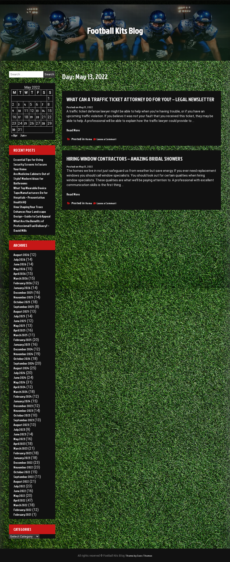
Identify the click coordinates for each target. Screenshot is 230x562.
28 (43, 123)
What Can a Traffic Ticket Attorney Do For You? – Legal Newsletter (140, 99)
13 (37, 111)
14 (43, 111)
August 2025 (21, 311)
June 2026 (19, 264)
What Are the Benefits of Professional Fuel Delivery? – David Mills (31, 226)
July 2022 (19, 486)
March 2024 (20, 392)
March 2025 (20, 335)
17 (19, 117)
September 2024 (23, 363)
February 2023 (22, 453)
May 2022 (19, 495)
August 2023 (21, 425)
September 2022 (23, 477)
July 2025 (19, 316)
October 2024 (21, 358)
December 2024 (23, 349)
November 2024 (23, 354)
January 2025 (21, 344)
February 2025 (22, 340)
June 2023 (19, 434)
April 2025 (19, 330)
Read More (73, 130)
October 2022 (21, 472)
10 (19, 111)
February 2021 (22, 514)
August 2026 (21, 255)
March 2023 (20, 448)
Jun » (23, 135)
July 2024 (19, 373)
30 (13, 130)
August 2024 (21, 368)
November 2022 (23, 467)
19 (31, 117)
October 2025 (21, 302)
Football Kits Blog (115, 30)
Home (88, 139)
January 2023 (21, 458)
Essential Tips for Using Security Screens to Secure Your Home (30, 164)
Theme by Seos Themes (138, 556)
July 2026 (19, 259)
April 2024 (19, 387)
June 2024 (19, 377)
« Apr (14, 135)
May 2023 (19, 439)
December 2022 (23, 462)
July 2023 (19, 429)
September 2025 (23, 307)
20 (37, 117)
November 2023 (23, 410)
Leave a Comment (106, 139)
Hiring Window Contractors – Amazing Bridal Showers (124, 158)
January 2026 (21, 288)
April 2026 (19, 273)
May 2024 (19, 382)
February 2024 (22, 396)
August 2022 (21, 481)
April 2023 (19, 443)
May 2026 (19, 269)
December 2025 (23, 292)
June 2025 (19, 321)
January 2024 (21, 401)
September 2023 (23, 420)
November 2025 (23, 297)
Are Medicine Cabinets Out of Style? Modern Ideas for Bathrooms (31, 178)
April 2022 (19, 500)
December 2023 (23, 406)
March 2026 (20, 278)
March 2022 (20, 505)
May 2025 (19, 325)
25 (25, 123)
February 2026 (22, 283)
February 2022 (22, 510)
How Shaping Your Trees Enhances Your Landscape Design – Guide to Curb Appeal (31, 211)
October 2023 (21, 415)
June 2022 (19, 491)
